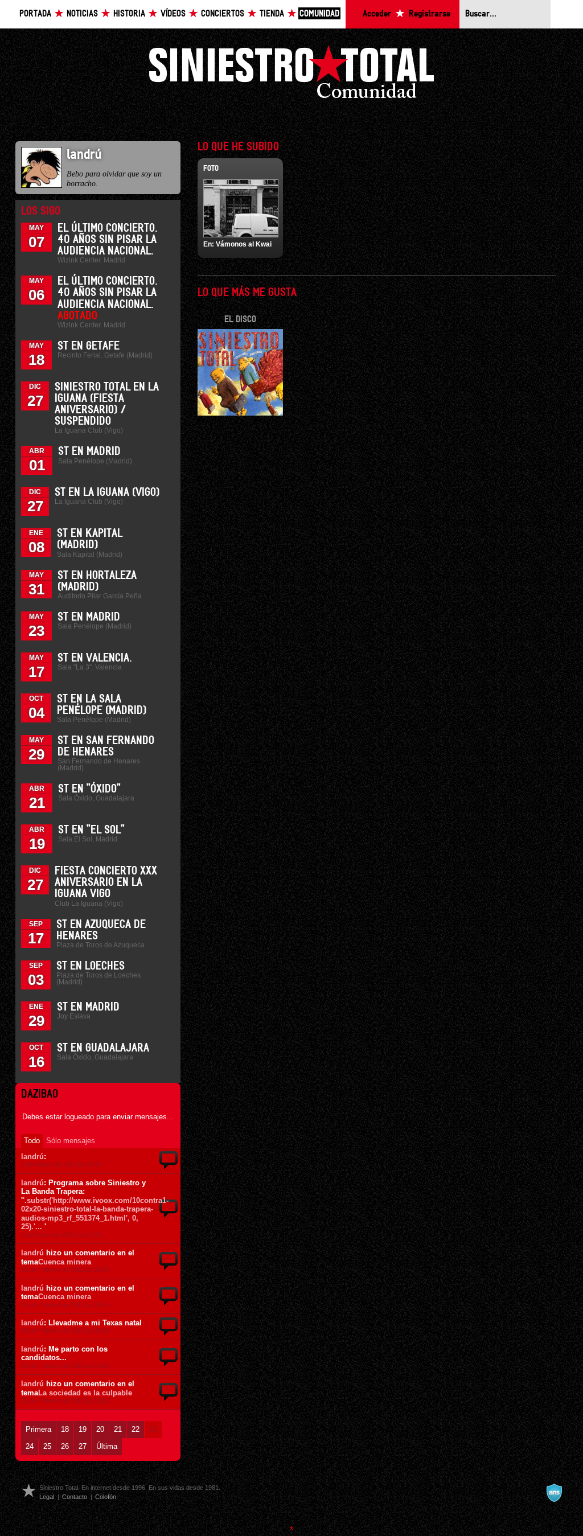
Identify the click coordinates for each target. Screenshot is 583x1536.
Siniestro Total (291, 75)
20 (100, 1429)
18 (65, 1429)
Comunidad (319, 14)
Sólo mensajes (70, 1140)
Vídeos (173, 14)
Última (106, 1446)
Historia (129, 14)
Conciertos (222, 14)
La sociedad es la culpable (85, 1393)
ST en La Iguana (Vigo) (107, 492)
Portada (35, 14)
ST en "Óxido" (89, 789)
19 (83, 1429)
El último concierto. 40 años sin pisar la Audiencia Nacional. (108, 239)
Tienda (272, 14)
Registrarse (429, 14)
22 (135, 1429)
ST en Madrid (89, 451)
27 (83, 1446)
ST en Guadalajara (103, 1048)
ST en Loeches (90, 966)
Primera (38, 1429)
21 (118, 1429)
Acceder (377, 14)
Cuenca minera (64, 1262)
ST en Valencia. (95, 658)
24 (30, 1446)
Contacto (74, 1496)
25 (47, 1446)
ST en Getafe (89, 346)
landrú (32, 1156)
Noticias (82, 14)
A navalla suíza (554, 1493)
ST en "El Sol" (91, 830)
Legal (46, 1496)
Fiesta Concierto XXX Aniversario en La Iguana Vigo (106, 882)
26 (65, 1446)
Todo (32, 1140)
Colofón (105, 1496)
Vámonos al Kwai (244, 244)
